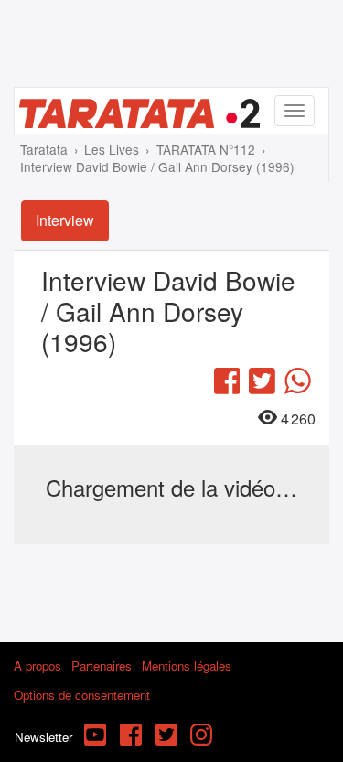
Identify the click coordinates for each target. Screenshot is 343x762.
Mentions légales (186, 665)
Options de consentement (82, 694)
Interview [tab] (65, 220)
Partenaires (101, 665)
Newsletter (43, 737)
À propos (37, 665)
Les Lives (111, 149)
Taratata (44, 149)
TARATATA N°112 (205, 149)
